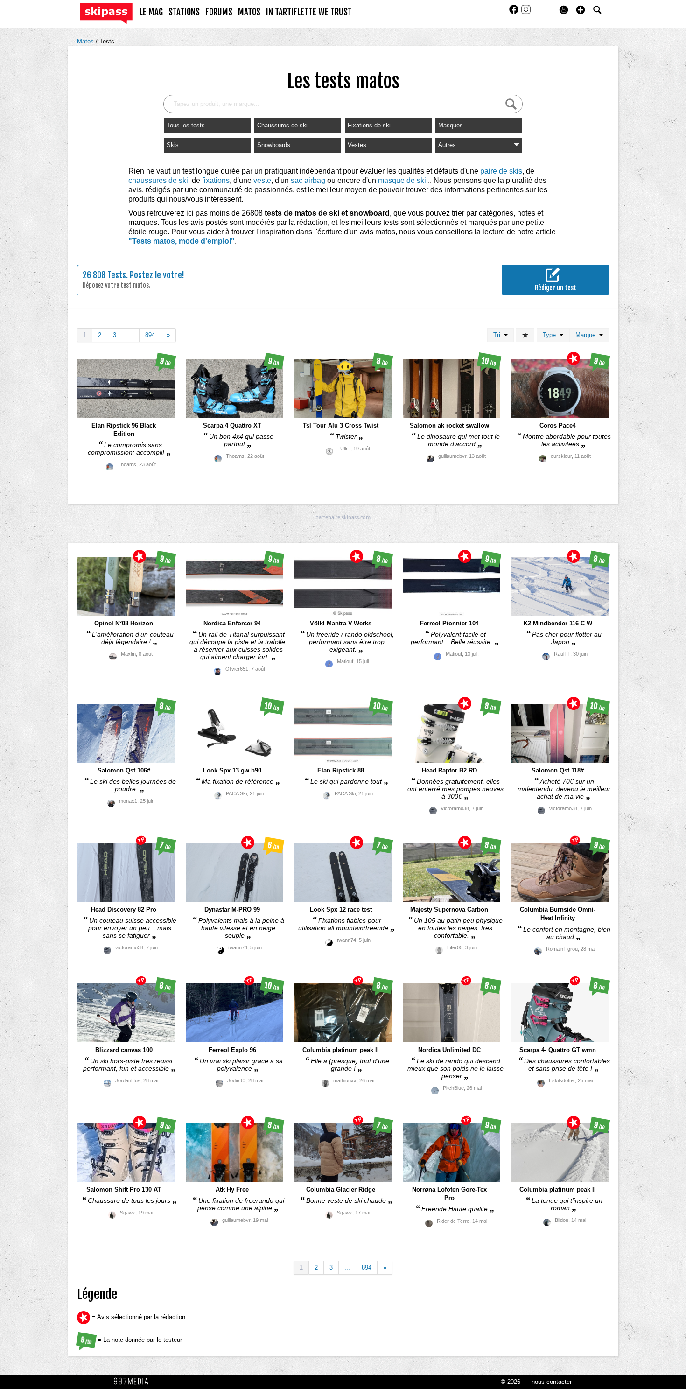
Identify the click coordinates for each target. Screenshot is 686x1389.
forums (218, 12)
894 (150, 334)
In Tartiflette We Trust (309, 12)
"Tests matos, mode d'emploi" (181, 241)
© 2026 (510, 1381)
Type (551, 334)
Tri (498, 334)
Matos (86, 41)
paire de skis (501, 171)
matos (249, 12)
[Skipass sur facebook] (515, 12)
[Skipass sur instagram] (526, 12)
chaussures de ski (158, 180)
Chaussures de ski (282, 125)
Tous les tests (186, 125)
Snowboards (273, 144)
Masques (450, 125)
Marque (587, 334)
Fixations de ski (369, 125)
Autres (447, 144)
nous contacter (552, 1381)
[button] (580, 10)
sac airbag (308, 180)
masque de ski (402, 180)
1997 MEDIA (132, 1381)
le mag (151, 12)
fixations (216, 180)
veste (262, 180)
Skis (173, 144)
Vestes (357, 144)
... (130, 334)
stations (184, 12)
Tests (106, 41)
